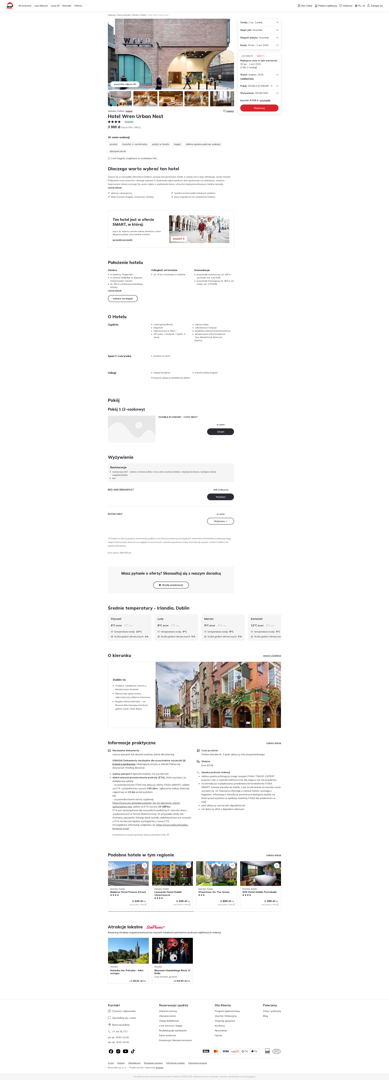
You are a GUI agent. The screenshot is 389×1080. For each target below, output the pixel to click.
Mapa (129, 111)
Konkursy (220, 1025)
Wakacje (112, 15)
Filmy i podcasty (272, 1011)
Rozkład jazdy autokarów (173, 1030)
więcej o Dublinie (272, 655)
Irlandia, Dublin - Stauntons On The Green (213, 864)
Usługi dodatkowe (169, 1020)
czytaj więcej (115, 187)
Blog (265, 1015)
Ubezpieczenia (167, 1015)
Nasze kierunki (123, 15)
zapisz (230, 111)
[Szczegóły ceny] (140, 127)
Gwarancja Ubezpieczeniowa (175, 1040)
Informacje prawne (197, 1063)
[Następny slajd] (281, 627)
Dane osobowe (167, 1035)
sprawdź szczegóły (123, 239)
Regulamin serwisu (153, 1063)
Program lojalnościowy (227, 1011)
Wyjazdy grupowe (225, 1020)
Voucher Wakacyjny (226, 1015)
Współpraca (134, 1063)
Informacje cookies (175, 1063)
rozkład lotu (247, 78)
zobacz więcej (273, 743)
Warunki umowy (168, 1011)
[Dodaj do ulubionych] (144, 865)
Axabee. (160, 1067)
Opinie (218, 1035)
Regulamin (250, 1076)
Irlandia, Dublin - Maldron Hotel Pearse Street (127, 864)
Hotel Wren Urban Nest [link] (158, 15)
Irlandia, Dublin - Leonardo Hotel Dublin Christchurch (171, 864)
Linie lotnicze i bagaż (170, 1025)
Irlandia (135, 15)
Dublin (143, 15)
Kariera (121, 1063)
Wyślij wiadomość (172, 584)
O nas (111, 1063)
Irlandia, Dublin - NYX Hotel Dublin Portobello (257, 864)
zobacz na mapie (123, 298)
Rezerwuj (259, 108)
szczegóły (265, 100)
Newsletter (221, 1030)
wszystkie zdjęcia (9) (125, 84)
